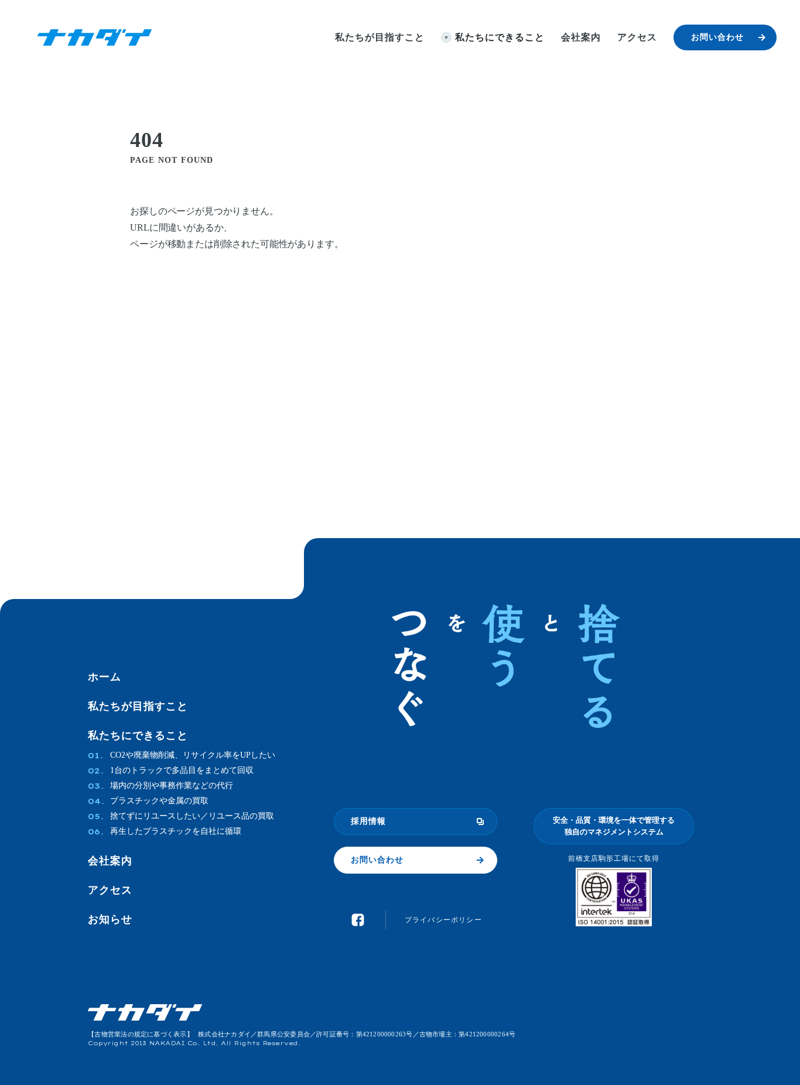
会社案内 (110, 860)
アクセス (110, 890)
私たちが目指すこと (138, 706)
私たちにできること (138, 735)
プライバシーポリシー (443, 920)
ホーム (104, 677)
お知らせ (110, 919)
